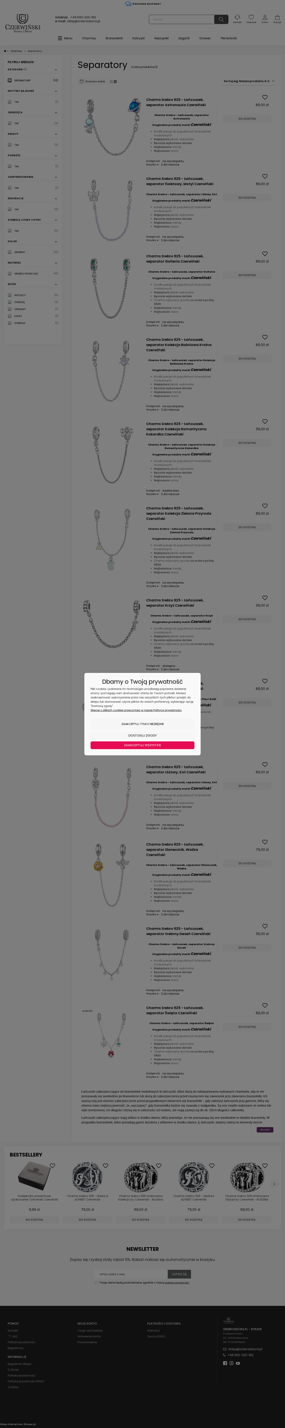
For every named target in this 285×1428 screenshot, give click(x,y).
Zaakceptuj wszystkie (142, 745)
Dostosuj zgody (142, 735)
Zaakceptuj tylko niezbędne (142, 724)
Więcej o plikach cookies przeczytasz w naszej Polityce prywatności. (136, 710)
